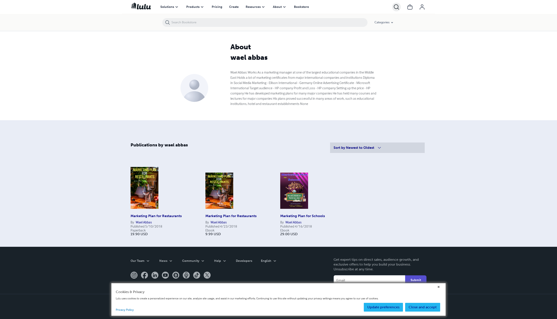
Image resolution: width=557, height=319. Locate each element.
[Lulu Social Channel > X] (207, 276)
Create (234, 7)
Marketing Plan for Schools (302, 216)
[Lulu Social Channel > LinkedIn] (154, 276)
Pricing (217, 7)
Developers (244, 261)
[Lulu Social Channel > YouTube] (165, 276)
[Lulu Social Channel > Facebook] (144, 276)
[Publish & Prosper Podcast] (186, 276)
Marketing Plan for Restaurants (156, 216)
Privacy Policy (125, 309)
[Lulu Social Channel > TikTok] (196, 276)
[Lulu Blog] (175, 276)
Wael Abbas (144, 222)
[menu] (176, 7)
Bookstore (301, 7)
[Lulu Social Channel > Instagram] (134, 276)
